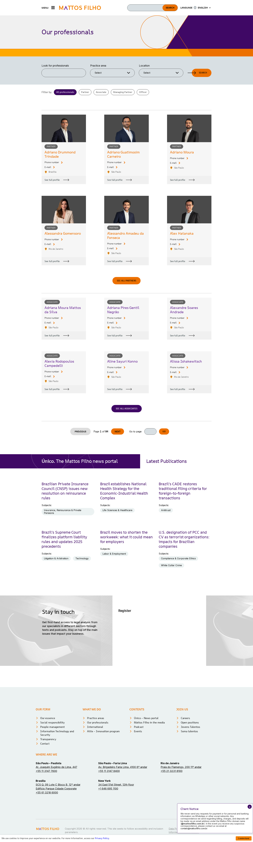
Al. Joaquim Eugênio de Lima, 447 (56, 767)
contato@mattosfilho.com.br (194, 828)
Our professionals (97, 722)
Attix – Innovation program (103, 731)
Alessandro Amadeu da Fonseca (125, 235)
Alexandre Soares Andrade (184, 309)
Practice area (98, 65)
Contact (44, 743)
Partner (85, 92)
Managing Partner (122, 92)
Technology (82, 558)
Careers (185, 718)
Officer (143, 92)
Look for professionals (55, 65)
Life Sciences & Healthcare (117, 510)
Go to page (135, 431)
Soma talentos (189, 731)
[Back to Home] (80, 8)
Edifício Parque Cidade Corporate (56, 788)
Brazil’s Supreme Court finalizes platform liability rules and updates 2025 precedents (64, 539)
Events (138, 731)
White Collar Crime (171, 565)
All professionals (65, 92)
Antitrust (166, 510)
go (164, 431)
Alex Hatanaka (182, 233)
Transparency (48, 739)
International (95, 727)
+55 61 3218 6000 (47, 792)
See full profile (52, 180)
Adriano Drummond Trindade (60, 154)
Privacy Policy (102, 838)
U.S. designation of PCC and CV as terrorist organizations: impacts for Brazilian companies (184, 539)
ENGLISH (203, 7)
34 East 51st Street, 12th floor (116, 784)
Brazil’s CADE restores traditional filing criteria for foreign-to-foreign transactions (183, 491)
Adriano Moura (182, 152)
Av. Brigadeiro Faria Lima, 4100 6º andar (122, 767)
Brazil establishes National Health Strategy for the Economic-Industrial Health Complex (124, 491)
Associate (101, 92)
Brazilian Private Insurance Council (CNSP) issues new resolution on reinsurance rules (65, 491)
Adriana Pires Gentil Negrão (123, 309)
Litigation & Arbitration (56, 558)
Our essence (47, 718)
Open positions (190, 722)
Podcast (138, 727)
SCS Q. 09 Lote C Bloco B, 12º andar (58, 784)
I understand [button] (243, 838)
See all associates (126, 408)
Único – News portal (146, 718)
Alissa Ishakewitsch (186, 361)
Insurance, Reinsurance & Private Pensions (62, 511)
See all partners (126, 280)
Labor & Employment (114, 553)
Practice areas (95, 718)
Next (117, 431)
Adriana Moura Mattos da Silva (63, 309)
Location (144, 65)
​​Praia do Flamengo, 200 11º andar (181, 767)
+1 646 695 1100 (108, 788)
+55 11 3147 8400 (109, 771)
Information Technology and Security (57, 733)
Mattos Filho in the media (149, 722)
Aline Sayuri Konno (122, 361)
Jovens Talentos (190, 727)
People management (52, 727)
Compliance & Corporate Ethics (178, 558)
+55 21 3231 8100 (171, 771)
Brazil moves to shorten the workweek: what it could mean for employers (126, 537)
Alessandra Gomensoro (63, 233)
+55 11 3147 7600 (46, 771)
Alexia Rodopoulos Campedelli (59, 363)
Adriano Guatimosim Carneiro (123, 154)
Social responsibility (52, 722)
